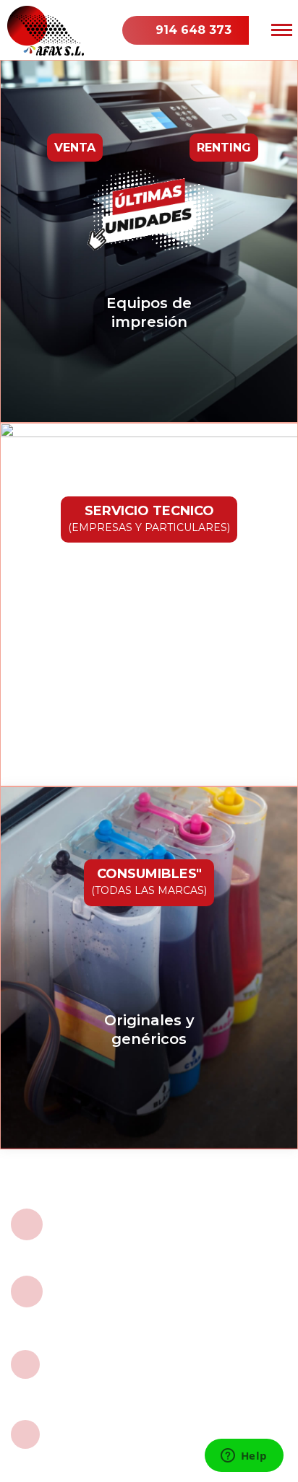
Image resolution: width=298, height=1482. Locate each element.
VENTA (74, 147)
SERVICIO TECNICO (149, 518)
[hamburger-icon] (281, 30)
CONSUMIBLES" (149, 881)
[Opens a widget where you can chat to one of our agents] (244, 1457)
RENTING (224, 147)
